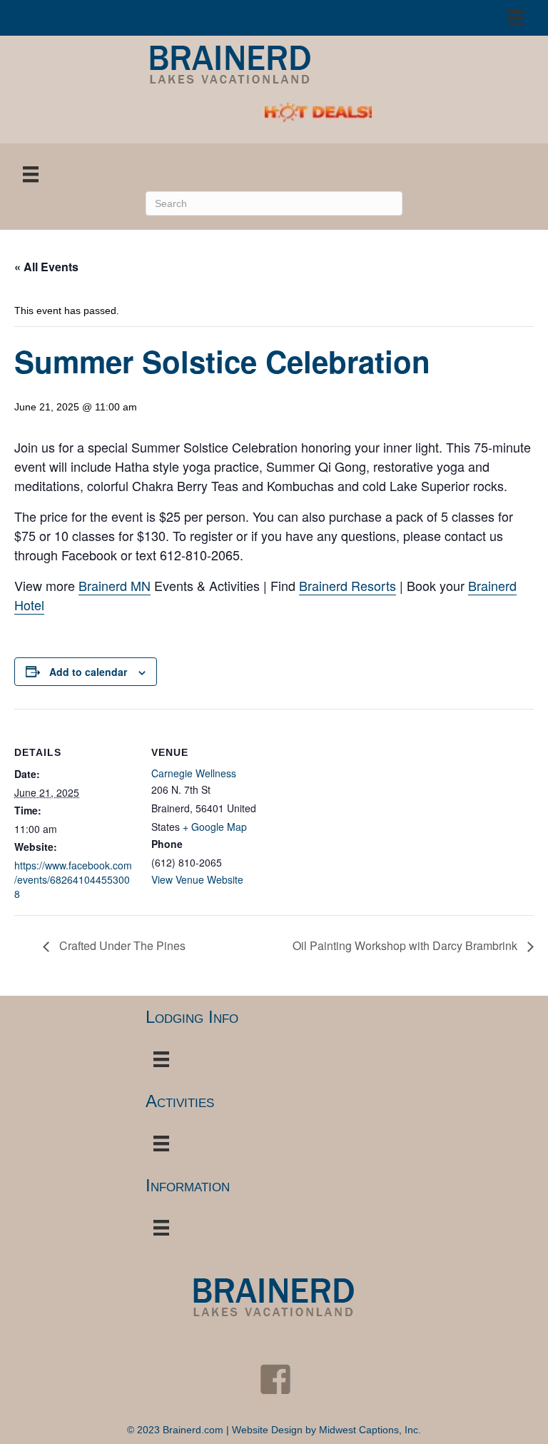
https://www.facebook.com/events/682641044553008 (73, 880)
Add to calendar (88, 672)
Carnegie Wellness (193, 773)
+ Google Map (215, 826)
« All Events (46, 266)
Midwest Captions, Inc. (370, 1429)
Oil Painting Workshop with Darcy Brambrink (406, 945)
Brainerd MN (114, 585)
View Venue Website (197, 879)
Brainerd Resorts (347, 585)
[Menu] (516, 18)
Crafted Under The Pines (121, 945)
